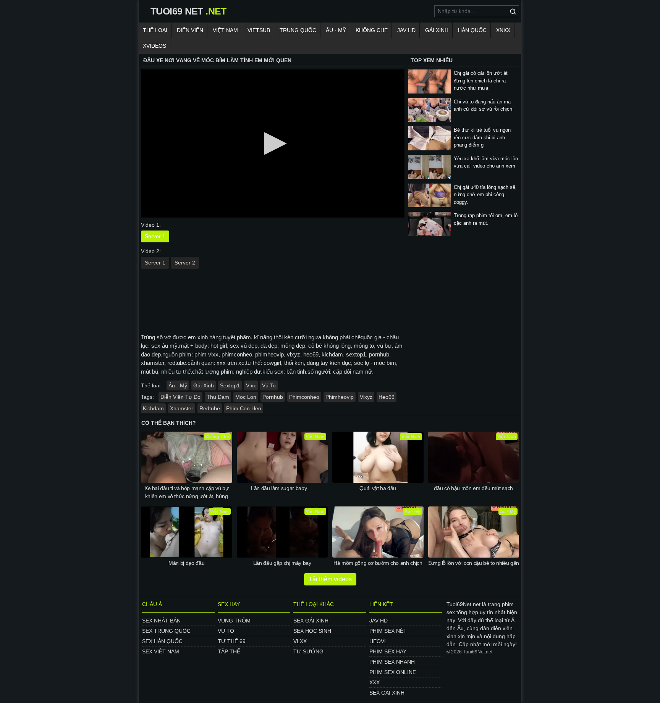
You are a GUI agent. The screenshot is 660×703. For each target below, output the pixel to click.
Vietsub (258, 30)
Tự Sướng (308, 651)
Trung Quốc (298, 30)
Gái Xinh (436, 30)
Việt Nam (225, 30)
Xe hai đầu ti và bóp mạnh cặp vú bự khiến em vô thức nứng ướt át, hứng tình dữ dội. (186, 492)
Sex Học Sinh (312, 631)
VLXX (300, 641)
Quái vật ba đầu (377, 488)
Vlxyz (366, 397)
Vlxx (251, 385)
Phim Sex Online (392, 672)
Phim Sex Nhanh (392, 662)
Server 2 (185, 263)
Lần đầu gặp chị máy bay (282, 563)
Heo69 (387, 397)
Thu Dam (218, 397)
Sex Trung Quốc (166, 631)
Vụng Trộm (234, 621)
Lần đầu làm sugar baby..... (282, 488)
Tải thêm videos (330, 579)
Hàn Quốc (472, 30)
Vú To (269, 385)
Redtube (209, 408)
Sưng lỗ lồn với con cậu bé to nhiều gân (473, 563)
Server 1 (155, 236)
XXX (374, 682)
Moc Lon (245, 397)
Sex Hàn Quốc (162, 641)
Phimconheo (304, 397)
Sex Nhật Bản (161, 621)
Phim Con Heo (243, 408)
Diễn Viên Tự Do (180, 397)
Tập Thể (229, 651)
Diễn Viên (190, 30)
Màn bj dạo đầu (186, 563)
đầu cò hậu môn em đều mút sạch (473, 488)
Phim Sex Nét (388, 631)
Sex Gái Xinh (310, 621)
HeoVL (378, 641)
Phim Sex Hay (387, 651)
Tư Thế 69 (232, 641)
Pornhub (272, 397)
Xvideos (154, 46)
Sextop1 (230, 385)
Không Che (372, 30)
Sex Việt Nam (160, 651)
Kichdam (153, 408)
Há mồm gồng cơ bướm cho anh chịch (377, 563)
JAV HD (406, 30)
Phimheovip (339, 397)
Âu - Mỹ (336, 30)
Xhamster (181, 408)
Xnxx (503, 30)
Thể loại (155, 30)
